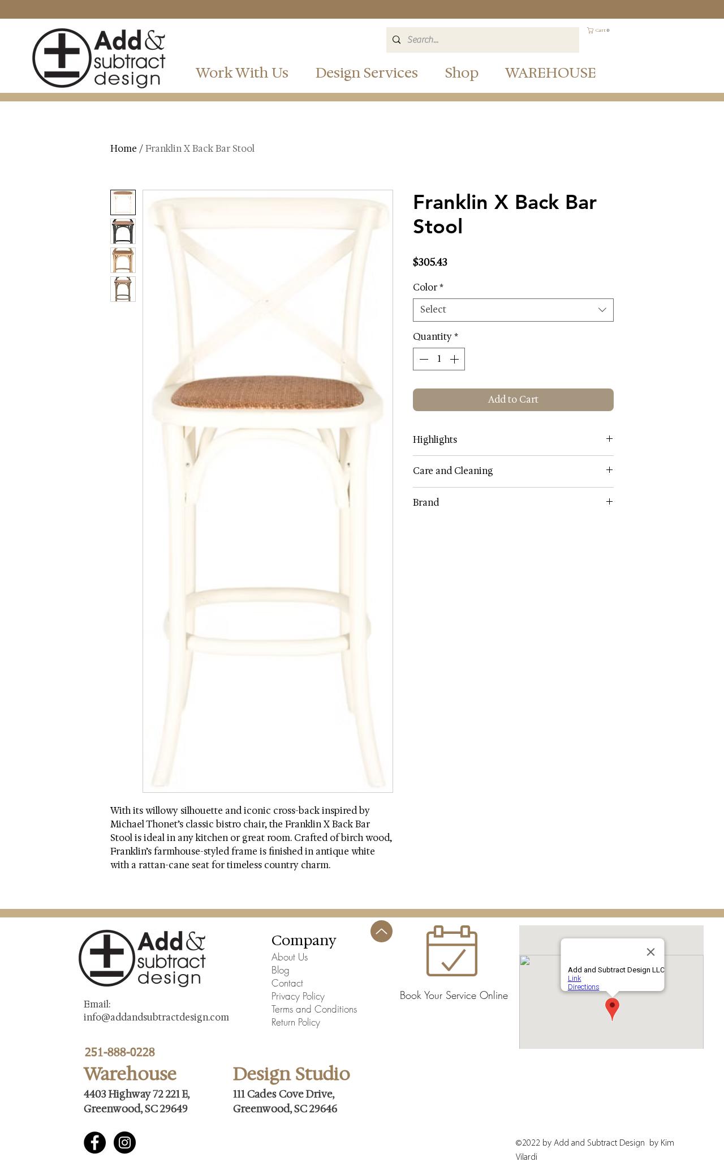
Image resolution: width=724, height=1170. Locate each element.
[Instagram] (125, 1142)
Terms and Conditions (314, 1008)
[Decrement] (422, 359)
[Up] (381, 931)
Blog (281, 969)
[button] (377, 72)
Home (123, 149)
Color (428, 287)
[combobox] (513, 309)
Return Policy (296, 1021)
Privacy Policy (298, 995)
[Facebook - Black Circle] (95, 1142)
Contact (287, 982)
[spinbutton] (438, 359)
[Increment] (455, 359)
